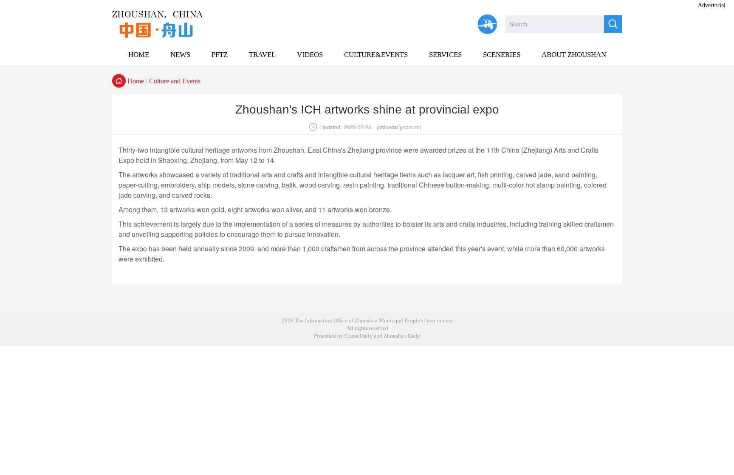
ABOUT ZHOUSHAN (574, 55)
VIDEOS (310, 55)
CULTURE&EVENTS (376, 55)
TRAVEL (262, 55)
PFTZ (220, 55)
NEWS (180, 55)
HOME (138, 55)
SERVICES (445, 55)
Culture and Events (174, 81)
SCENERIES (501, 55)
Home (135, 81)
